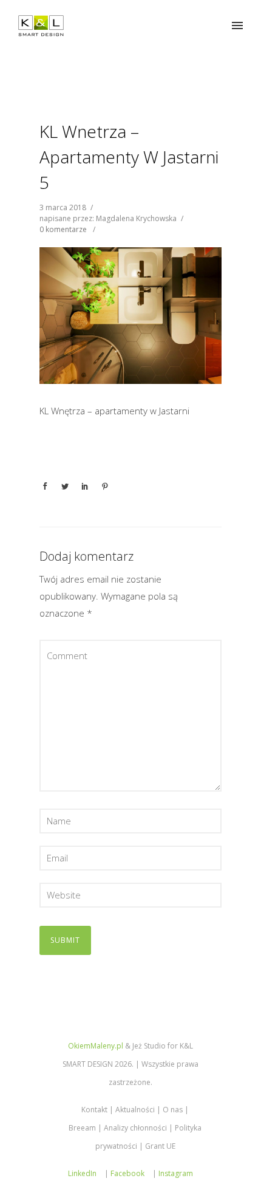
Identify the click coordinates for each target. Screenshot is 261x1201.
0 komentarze (63, 229)
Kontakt (94, 1109)
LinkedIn (82, 1173)
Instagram (175, 1173)
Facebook (127, 1173)
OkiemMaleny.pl (95, 1046)
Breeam (82, 1128)
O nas (173, 1109)
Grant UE (160, 1146)
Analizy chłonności (135, 1128)
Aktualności (135, 1109)
